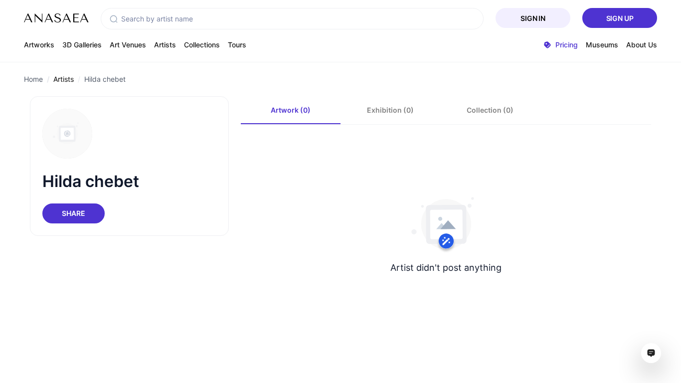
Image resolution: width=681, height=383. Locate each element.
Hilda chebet (105, 79)
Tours (237, 44)
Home (33, 79)
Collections (202, 44)
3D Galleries (82, 44)
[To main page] (56, 17)
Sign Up (620, 18)
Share (73, 213)
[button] (114, 19)
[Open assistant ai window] (651, 353)
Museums (602, 44)
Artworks (39, 44)
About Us (641, 44)
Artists (165, 44)
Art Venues (128, 44)
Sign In (532, 18)
